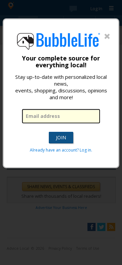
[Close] (107, 37)
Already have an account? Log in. (61, 150)
